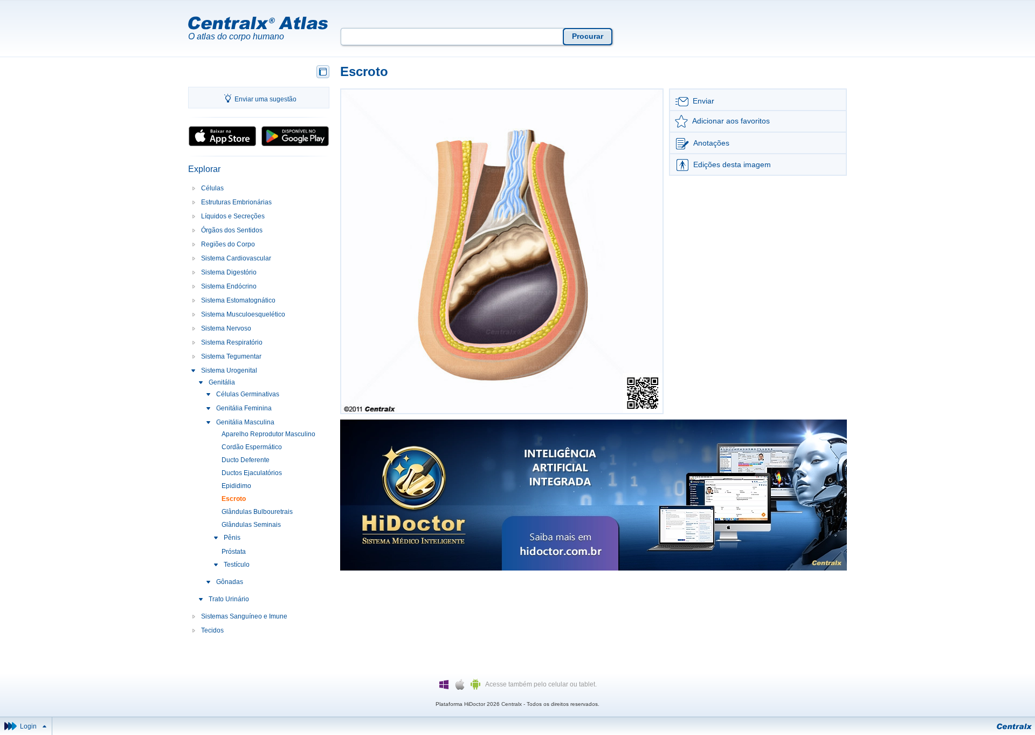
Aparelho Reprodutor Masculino (268, 434)
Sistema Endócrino (229, 286)
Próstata (234, 551)
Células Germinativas (247, 394)
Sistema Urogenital (229, 370)
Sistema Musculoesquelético (243, 314)
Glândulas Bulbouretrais (257, 512)
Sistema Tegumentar (231, 356)
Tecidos (212, 630)
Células (212, 188)
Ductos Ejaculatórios (252, 473)
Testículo (237, 564)
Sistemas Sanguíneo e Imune (244, 616)
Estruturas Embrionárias (236, 202)
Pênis (232, 537)
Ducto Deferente (246, 460)
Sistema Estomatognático (238, 300)
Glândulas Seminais (251, 524)
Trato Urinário (229, 599)
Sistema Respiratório (232, 342)
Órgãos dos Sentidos (232, 230)
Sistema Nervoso (226, 328)
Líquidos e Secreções (233, 216)
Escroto (234, 499)
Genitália (222, 382)
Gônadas (229, 582)
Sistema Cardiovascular (236, 258)
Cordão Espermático (252, 447)
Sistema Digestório (229, 272)
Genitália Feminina (244, 408)
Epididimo (236, 486)
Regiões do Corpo (228, 244)
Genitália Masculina (245, 422)
